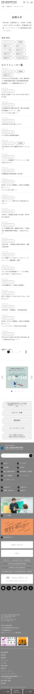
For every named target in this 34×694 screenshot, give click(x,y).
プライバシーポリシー (7, 671)
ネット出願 (28, 691)
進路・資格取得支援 (8, 471)
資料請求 (17, 420)
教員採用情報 (4, 652)
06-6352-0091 (7, 616)
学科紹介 (22, 467)
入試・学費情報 (7, 475)
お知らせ (5, 463)
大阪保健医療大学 (6, 630)
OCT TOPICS (23, 463)
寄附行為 (3, 668)
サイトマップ (4, 660)
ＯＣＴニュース (8, 42)
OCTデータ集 (17, 412)
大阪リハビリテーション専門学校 (11, 633)
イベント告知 (7, 50)
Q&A (17, 553)
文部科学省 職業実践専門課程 (17, 564)
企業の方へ (23, 490)
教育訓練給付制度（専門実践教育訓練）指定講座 (17, 571)
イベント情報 (5, 691)
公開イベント (20, 46)
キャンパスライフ (24, 475)
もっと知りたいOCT (8, 480)
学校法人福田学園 (6, 625)
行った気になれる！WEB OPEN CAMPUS (17, 436)
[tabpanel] (17, 377)
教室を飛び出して (8, 537)
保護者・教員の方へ (8, 490)
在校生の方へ (20, 50)
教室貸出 (3, 655)
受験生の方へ (20, 54)
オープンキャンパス (16, 428)
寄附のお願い (4, 666)
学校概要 (5, 467)
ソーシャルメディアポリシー (8, 674)
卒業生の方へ (7, 54)
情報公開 (3, 658)
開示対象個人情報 (5, 680)
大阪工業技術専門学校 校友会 (10, 628)
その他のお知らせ (21, 58)
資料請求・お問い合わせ (17, 691)
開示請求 (3, 683)
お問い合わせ (17, 545)
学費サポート (7, 46)
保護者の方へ (7, 58)
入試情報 (20, 42)
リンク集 (3, 663)
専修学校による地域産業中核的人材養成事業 (17, 560)
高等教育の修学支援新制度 (17, 567)
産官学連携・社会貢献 (26, 471)
